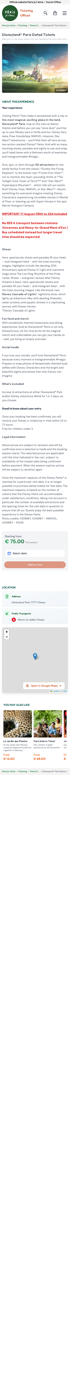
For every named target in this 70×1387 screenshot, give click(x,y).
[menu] (64, 13)
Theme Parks (36, 25)
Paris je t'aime (8, 25)
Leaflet (55, 691)
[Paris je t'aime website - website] (10, 13)
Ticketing (22, 25)
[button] (35, 656)
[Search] (45, 13)
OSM (65, 691)
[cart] (55, 13)
